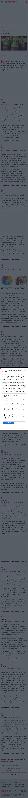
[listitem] (14, 396)
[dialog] (14, 399)
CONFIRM (8, 422)
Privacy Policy (22, 428)
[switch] (22, 399)
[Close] (25, 370)
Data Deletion (6, 428)
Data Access (14, 428)
